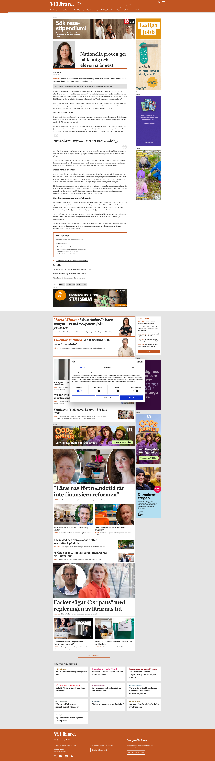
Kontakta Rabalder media (99, 750)
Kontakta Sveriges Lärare (136, 752)
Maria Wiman (57, 72)
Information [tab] (107, 367)
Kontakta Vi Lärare (59, 749)
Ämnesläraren (64, 10)
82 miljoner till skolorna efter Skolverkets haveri (69, 278)
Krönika (61, 284)
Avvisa (83, 398)
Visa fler (149, 351)
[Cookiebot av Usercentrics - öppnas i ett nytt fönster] (136, 362)
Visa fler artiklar (93, 656)
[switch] (98, 391)
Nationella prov (81, 284)
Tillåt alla (131, 398)
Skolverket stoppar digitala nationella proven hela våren (72, 269)
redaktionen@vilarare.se (60, 751)
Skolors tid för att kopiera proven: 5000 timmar (69, 274)
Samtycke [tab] (82, 367)
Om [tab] (133, 367)
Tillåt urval (107, 398)
